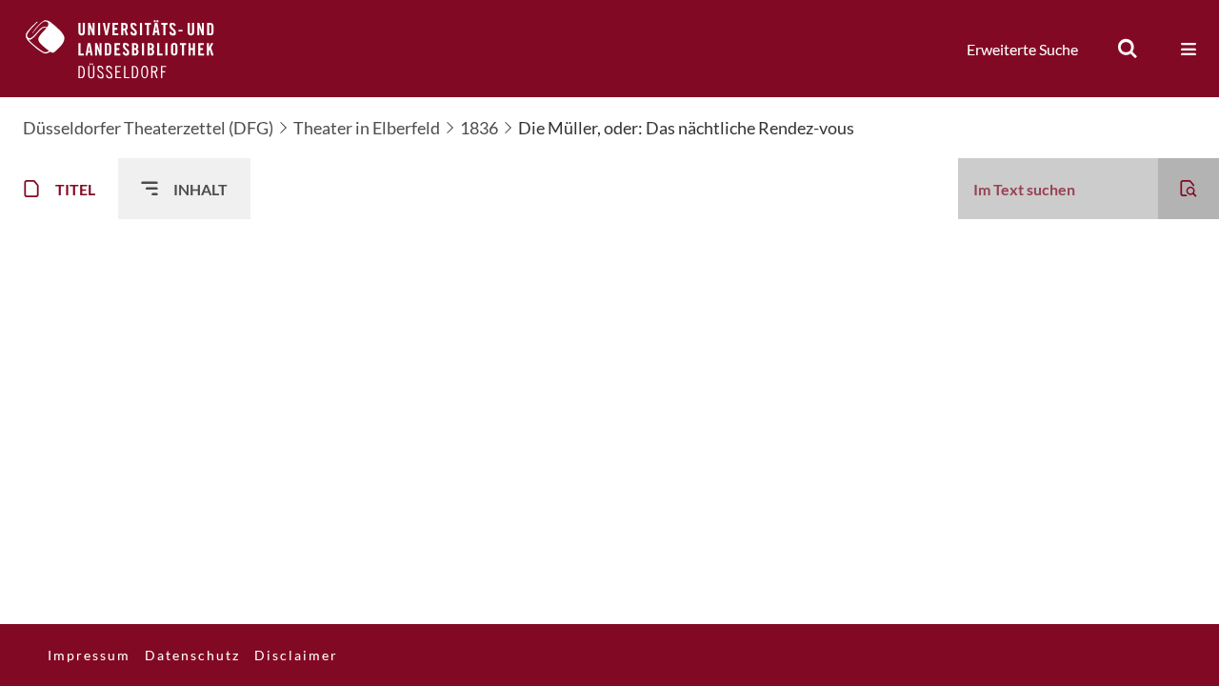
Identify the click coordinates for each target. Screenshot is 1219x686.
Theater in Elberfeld (366, 127)
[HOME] (134, 48)
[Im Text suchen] (1188, 188)
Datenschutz (192, 655)
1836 (479, 127)
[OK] (1127, 48)
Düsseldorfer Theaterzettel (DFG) (148, 127)
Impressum (89, 655)
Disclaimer (296, 655)
